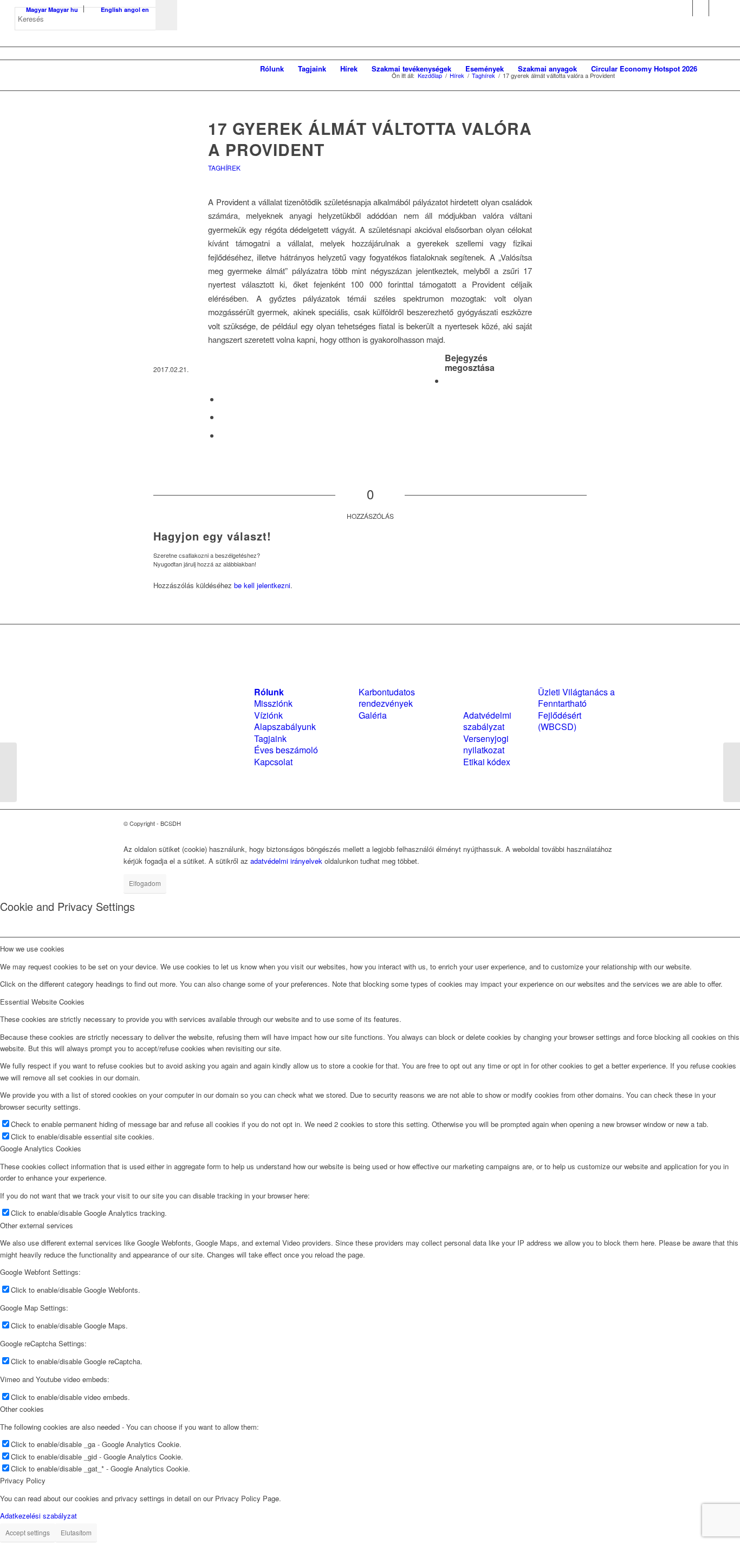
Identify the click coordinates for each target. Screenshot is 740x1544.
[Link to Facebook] (684, 8)
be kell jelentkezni (262, 585)
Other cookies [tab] (22, 1409)
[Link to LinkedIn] (701, 8)
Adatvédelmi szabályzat (487, 721)
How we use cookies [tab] (32, 948)
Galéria (373, 715)
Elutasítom (76, 1532)
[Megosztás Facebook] (448, 380)
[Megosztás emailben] (223, 435)
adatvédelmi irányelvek (286, 861)
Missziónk (273, 703)
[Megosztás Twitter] (223, 399)
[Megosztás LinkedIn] (223, 416)
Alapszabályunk (285, 726)
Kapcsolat (273, 761)
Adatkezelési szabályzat (38, 1515)
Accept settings (27, 1532)
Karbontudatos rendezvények (387, 697)
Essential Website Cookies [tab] (42, 1001)
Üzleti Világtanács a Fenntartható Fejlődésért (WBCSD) (576, 709)
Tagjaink (270, 738)
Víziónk (268, 715)
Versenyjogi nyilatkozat (486, 744)
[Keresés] (714, 68)
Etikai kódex (486, 761)
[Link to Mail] (717, 8)
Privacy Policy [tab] (23, 1480)
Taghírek (224, 167)
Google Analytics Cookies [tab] (40, 1148)
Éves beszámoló (286, 750)
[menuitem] (272, 68)
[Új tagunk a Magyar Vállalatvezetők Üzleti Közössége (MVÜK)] (8, 772)
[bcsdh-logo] (96, 68)
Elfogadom (145, 883)
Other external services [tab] (36, 1225)
